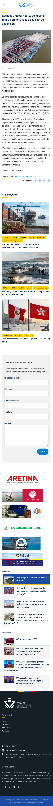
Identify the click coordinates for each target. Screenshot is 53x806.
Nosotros (6, 724)
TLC (32, 335)
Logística (32, 176)
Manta (29, 288)
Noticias (5, 731)
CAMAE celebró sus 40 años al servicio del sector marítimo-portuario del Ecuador (29, 651)
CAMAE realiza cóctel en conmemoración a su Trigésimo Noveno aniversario (30, 681)
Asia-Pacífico (7, 335)
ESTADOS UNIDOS (18, 288)
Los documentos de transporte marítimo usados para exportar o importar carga (30, 604)
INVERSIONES (21, 176)
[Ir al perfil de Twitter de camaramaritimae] (14, 787)
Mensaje (8, 423)
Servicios (6, 727)
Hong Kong (18, 335)
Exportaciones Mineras (37, 237)
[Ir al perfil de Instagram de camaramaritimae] (10, 787)
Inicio (4, 721)
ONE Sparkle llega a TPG (26, 639)
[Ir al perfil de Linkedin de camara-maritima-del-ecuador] (19, 787)
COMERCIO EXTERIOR (10, 237)
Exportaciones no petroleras (12, 241)
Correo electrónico (12, 400)
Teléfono (8, 412)
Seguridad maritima (41, 288)
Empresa (8, 389)
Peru (26, 335)
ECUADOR (23, 237)
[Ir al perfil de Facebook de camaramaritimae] (5, 787)
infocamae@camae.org (15, 750)
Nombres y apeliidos (13, 378)
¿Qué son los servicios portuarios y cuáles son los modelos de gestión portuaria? (31, 591)
